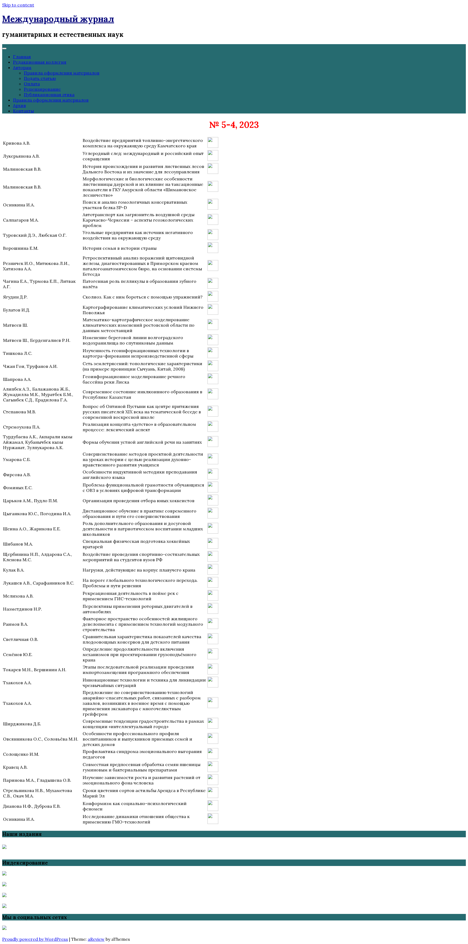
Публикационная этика (49, 94)
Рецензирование (42, 89)
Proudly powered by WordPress (35, 939)
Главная (22, 56)
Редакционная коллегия (39, 62)
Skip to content (18, 5)
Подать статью (40, 78)
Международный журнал (58, 18)
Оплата (32, 83)
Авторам (22, 67)
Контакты (23, 110)
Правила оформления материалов (61, 73)
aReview (96, 939)
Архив (19, 105)
